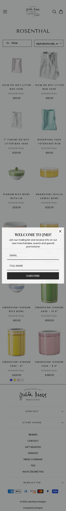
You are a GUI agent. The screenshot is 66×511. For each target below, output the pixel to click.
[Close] (60, 231)
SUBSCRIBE (33, 276)
